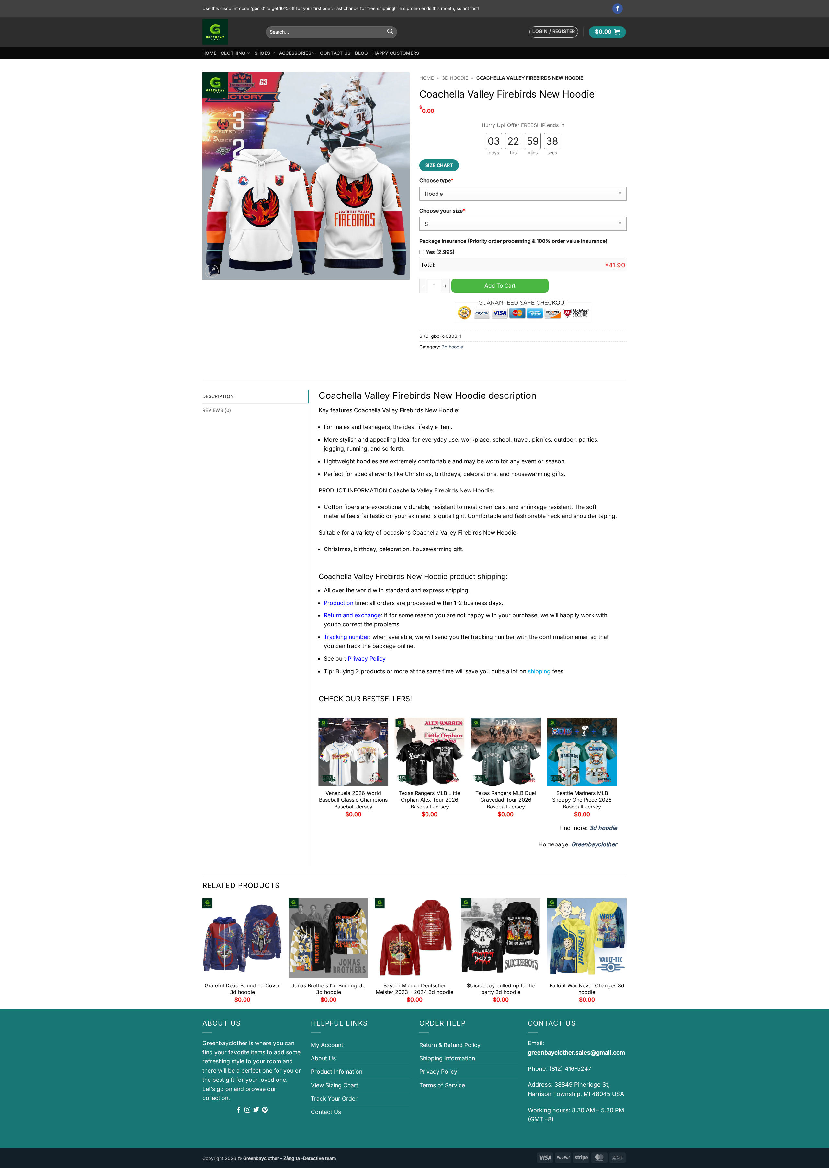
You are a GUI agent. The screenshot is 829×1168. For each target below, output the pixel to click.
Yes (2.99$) (440, 252)
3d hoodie (455, 78)
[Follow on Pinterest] (265, 1110)
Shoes (262, 53)
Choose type (436, 180)
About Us (323, 1058)
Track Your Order (334, 1098)
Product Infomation (336, 1071)
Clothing (233, 53)
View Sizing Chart (334, 1085)
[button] (553, 32)
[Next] (616, 770)
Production (338, 602)
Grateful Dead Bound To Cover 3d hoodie (242, 989)
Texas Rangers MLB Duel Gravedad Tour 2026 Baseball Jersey (505, 800)
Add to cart (500, 285)
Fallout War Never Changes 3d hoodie (587, 989)
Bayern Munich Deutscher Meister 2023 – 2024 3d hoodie (414, 989)
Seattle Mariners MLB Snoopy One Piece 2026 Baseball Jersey (582, 800)
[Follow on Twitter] (256, 1110)
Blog (361, 53)
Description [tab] (218, 396)
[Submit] (390, 32)
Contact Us (335, 53)
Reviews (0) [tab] (216, 410)
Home (209, 53)
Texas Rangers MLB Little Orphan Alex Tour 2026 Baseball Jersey (429, 800)
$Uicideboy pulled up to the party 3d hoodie (501, 989)
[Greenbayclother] (229, 32)
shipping (539, 671)
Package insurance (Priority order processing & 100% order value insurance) (513, 241)
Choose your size (442, 211)
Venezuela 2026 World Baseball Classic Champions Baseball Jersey (353, 800)
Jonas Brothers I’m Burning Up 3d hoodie (328, 989)
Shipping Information (447, 1058)
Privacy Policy (438, 1071)
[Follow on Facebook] (617, 8)
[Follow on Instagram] (247, 1110)
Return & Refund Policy (450, 1045)
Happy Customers (395, 53)
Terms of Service (442, 1085)
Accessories (295, 53)
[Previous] (319, 770)
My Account (327, 1045)
